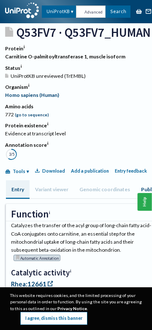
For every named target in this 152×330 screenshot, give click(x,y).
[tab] (18, 189)
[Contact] (149, 12)
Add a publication (90, 170)
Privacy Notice (72, 308)
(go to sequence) (32, 115)
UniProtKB (58, 11)
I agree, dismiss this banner (53, 318)
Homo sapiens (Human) (32, 95)
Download (53, 170)
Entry (17, 189)
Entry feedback (131, 170)
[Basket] (139, 12)
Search (118, 11)
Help (144, 201)
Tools (19, 171)
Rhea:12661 (28, 284)
